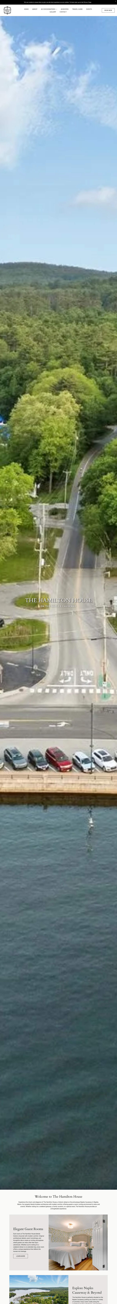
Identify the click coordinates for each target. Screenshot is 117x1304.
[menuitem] (26, 9)
